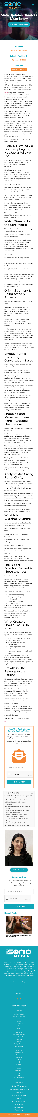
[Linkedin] (18, 999)
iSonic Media (8, 722)
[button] (32, 5)
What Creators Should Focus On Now (17, 823)
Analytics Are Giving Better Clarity (16, 814)
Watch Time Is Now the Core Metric (17, 800)
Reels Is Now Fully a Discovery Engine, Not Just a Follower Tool (19, 797)
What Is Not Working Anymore (15, 816)
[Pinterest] (20, 999)
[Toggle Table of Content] (31, 793)
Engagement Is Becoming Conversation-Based (18, 807)
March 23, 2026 (20, 60)
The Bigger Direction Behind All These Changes (17, 820)
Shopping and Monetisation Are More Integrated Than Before (17, 811)
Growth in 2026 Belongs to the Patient (18, 825)
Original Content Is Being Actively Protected (16, 803)
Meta (6, 93)
